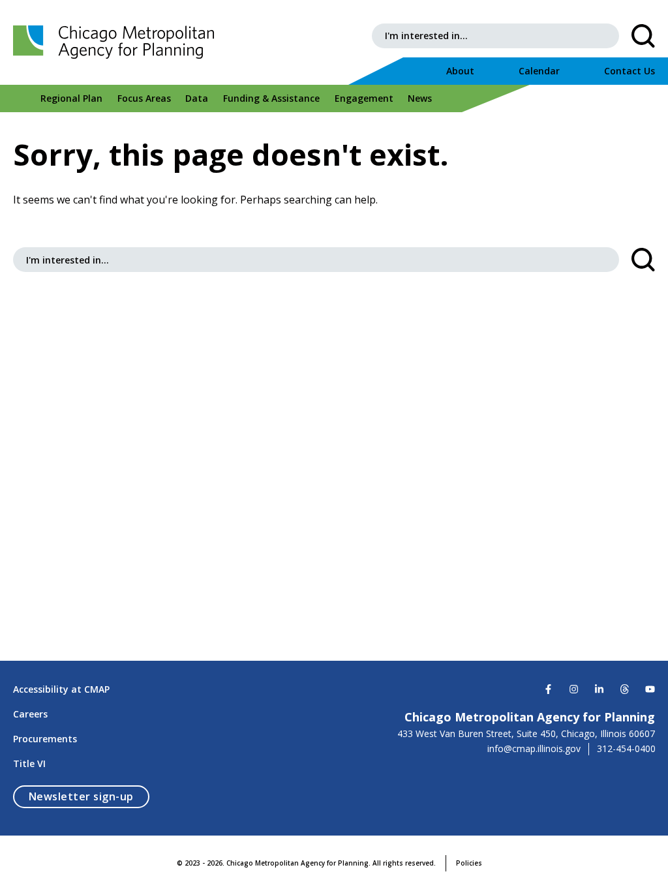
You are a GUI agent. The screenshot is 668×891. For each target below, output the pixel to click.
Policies (469, 863)
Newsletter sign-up (89, 796)
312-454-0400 (626, 749)
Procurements (45, 738)
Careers (30, 714)
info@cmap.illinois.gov (534, 749)
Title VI (29, 763)
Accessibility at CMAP (61, 689)
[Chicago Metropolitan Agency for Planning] (117, 42)
